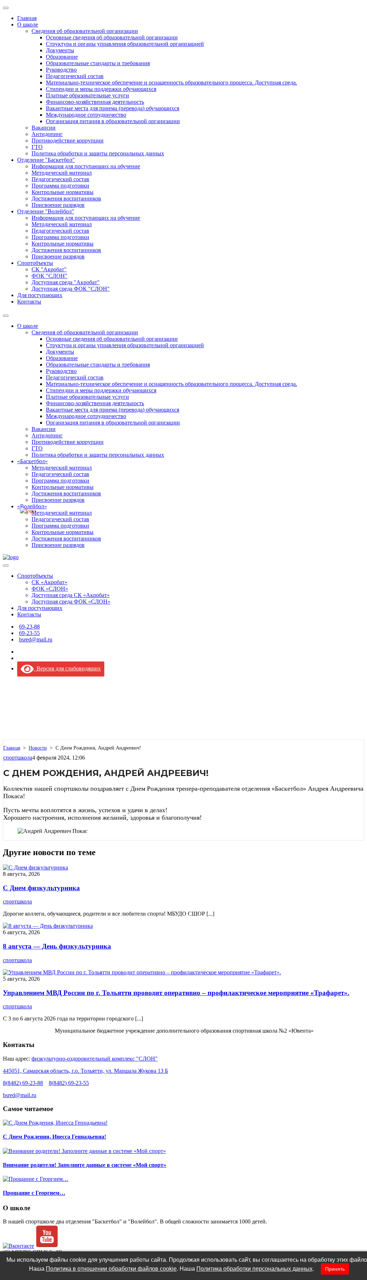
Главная (11, 748)
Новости (38, 748)
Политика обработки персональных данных (254, 1269)
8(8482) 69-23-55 (69, 1083)
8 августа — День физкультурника (57, 946)
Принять (335, 1269)
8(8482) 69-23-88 (23, 1083)
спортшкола (17, 758)
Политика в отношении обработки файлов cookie (111, 1269)
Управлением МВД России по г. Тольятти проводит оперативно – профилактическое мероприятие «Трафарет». (176, 993)
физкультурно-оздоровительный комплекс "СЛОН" (95, 1059)
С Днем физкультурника (41, 888)
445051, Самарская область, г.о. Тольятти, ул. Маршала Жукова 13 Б (85, 1071)
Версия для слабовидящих (67, 668)
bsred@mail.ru (19, 1095)
